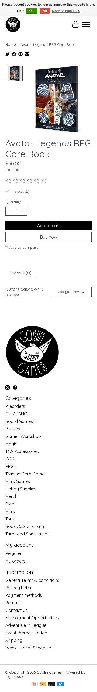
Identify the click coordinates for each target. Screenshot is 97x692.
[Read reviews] (22, 180)
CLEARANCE (17, 413)
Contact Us (16, 610)
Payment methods (23, 595)
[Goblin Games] (12, 24)
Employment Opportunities (32, 617)
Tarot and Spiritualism (26, 534)
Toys (10, 519)
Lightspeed (15, 676)
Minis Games (17, 481)
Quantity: (13, 202)
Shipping (13, 640)
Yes (31, 11)
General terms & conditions (32, 580)
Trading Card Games (26, 474)
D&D (9, 459)
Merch (11, 496)
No (45, 11)
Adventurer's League (25, 625)
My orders (15, 561)
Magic (11, 444)
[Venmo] (60, 684)
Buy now (48, 237)
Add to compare (24, 247)
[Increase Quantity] (21, 211)
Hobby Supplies (20, 489)
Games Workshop (23, 436)
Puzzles (12, 428)
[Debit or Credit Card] (51, 684)
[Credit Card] (34, 684)
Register (13, 553)
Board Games (19, 421)
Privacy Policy (19, 587)
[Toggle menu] (86, 24)
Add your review (71, 291)
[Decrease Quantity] (10, 211)
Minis (10, 511)
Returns (13, 602)
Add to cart (48, 225)
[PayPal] (43, 684)
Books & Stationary (24, 526)
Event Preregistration (26, 632)
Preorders (15, 406)
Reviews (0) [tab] (20, 273)
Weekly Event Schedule (28, 647)
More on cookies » (66, 11)
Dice (9, 504)
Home (10, 44)
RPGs (10, 466)
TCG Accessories (22, 451)
